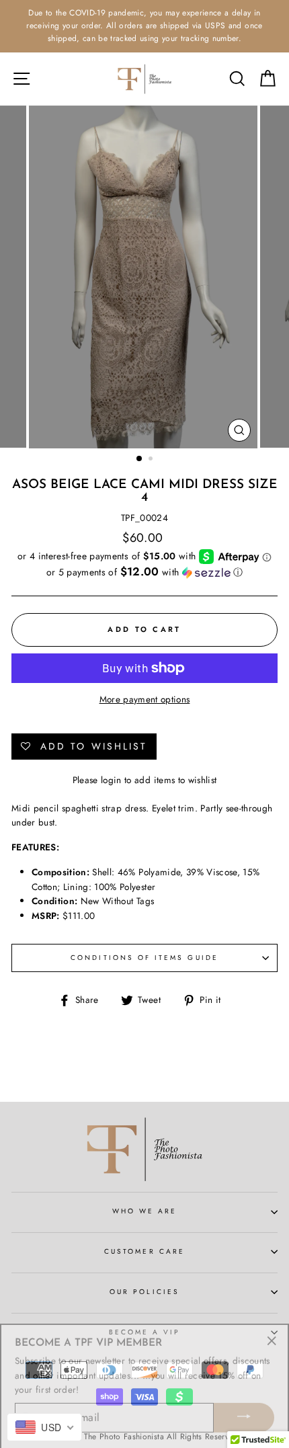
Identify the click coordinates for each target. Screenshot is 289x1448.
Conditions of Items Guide (144, 958)
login (111, 780)
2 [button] (152, 459)
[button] (144, 572)
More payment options (144, 699)
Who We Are (144, 1211)
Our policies (144, 1292)
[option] (144, 26)
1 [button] (139, 459)
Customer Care (144, 1251)
